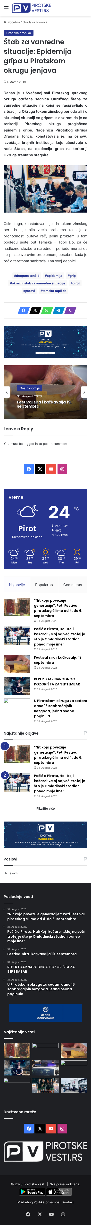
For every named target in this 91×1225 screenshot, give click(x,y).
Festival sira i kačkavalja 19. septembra (44, 404)
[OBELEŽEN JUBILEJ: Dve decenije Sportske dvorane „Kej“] (74, 1085)
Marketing (25, 1202)
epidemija (54, 276)
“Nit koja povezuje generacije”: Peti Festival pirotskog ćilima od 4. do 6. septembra (58, 608)
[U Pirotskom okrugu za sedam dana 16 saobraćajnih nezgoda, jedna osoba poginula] (17, 707)
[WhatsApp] (45, 310)
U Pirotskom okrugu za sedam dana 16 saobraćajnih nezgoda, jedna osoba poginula (60, 708)
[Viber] (69, 310)
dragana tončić (28, 276)
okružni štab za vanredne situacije (38, 283)
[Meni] (6, 9)
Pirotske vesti (35, 1184)
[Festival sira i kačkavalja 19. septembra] (17, 664)
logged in (31, 444)
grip (73, 276)
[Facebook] (22, 310)
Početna (13, 22)
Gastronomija (30, 388)
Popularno (44, 584)
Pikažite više (45, 808)
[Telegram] (57, 310)
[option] (45, 392)
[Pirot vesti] (31, 8)
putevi (30, 291)
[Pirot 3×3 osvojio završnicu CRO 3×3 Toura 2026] (45, 1085)
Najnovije (17, 584)
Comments (72, 584)
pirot (76, 283)
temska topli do (54, 291)
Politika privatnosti (48, 1202)
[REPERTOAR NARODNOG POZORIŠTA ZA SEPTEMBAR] (17, 686)
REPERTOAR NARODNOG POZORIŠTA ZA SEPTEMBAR (57, 682)
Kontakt (68, 1202)
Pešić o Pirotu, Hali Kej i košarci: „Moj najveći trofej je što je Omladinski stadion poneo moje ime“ (59, 637)
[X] (34, 310)
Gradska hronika (35, 22)
